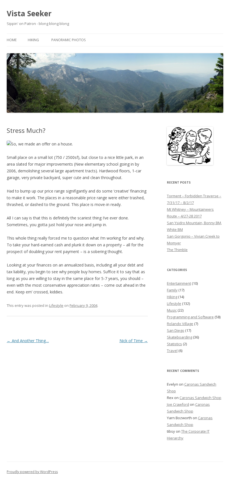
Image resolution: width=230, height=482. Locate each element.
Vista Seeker (29, 13)
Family (172, 290)
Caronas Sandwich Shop (200, 397)
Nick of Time (133, 340)
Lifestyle (56, 305)
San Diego (175, 330)
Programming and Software (190, 316)
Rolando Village (180, 323)
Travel (172, 350)
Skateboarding (179, 337)
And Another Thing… (28, 340)
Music (172, 310)
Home (12, 40)
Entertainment (179, 283)
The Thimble (177, 249)
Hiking (33, 40)
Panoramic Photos (68, 40)
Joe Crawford (178, 404)
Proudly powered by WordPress (32, 471)
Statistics (174, 343)
